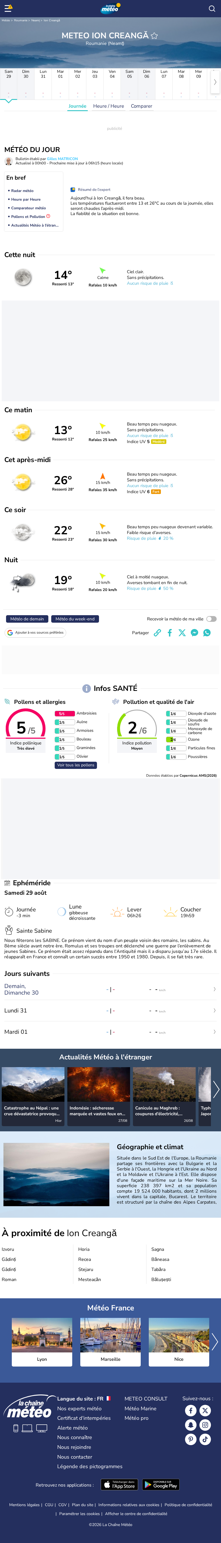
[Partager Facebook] (170, 632)
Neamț (35, 20)
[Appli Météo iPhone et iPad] (119, 1485)
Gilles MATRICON (62, 158)
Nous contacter (74, 1456)
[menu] (9, 8)
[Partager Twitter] (182, 632)
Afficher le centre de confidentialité (136, 1514)
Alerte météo (72, 1427)
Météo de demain (27, 619)
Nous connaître (74, 1437)
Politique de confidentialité (188, 1505)
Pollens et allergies (40, 702)
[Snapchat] (191, 1425)
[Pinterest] (191, 1439)
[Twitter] (205, 1410)
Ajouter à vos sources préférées (39, 632)
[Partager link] (157, 632)
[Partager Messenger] (194, 632)
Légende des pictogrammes (90, 1466)
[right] (215, 82)
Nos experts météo (79, 1408)
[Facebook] (191, 1410)
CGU (49, 1505)
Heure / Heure (108, 106)
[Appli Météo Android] (161, 1485)
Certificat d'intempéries (84, 1418)
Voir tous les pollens (75, 765)
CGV (62, 1505)
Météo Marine (141, 1408)
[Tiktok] (205, 1439)
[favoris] (154, 36)
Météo (6, 20)
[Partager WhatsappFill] (207, 632)
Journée (77, 106)
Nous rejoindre (74, 1447)
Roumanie (20, 20)
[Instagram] (205, 1425)
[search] (212, 8)
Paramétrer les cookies (79, 1514)
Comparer (141, 106)
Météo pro (136, 1418)
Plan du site (82, 1505)
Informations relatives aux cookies (128, 1505)
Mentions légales (24, 1505)
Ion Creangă (52, 20)
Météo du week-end (75, 619)
